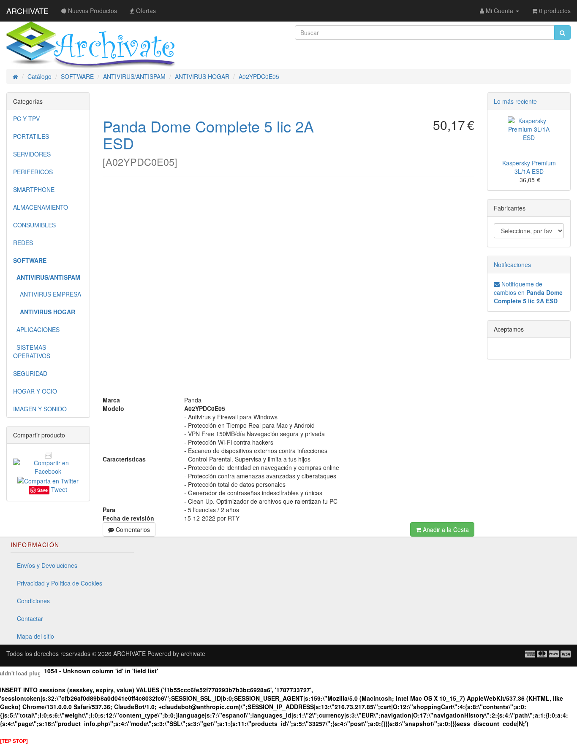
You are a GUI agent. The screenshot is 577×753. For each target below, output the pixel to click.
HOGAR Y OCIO (35, 391)
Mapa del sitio (35, 636)
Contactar (30, 618)
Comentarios (132, 529)
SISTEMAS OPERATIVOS (31, 351)
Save (42, 490)
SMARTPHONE (33, 189)
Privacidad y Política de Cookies (59, 583)
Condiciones (33, 600)
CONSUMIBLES (34, 225)
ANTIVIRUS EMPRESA (47, 294)
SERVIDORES (32, 154)
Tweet (59, 489)
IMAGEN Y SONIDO (40, 409)
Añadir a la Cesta (445, 529)
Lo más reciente (515, 101)
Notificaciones (512, 264)
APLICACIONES (36, 329)
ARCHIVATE (27, 10)
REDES (23, 242)
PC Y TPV (26, 118)
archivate (193, 653)
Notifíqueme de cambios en (528, 292)
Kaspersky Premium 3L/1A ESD (529, 167)
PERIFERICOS (33, 171)
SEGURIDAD (30, 373)
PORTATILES (31, 136)
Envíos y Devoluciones (47, 565)
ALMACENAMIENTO (40, 207)
